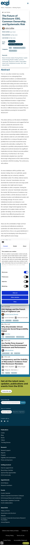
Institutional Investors (19, 48)
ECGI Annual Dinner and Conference (11, 498)
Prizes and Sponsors (7, 460)
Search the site (5, 399)
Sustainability (8, 320)
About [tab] (24, 246)
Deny (15, 301)
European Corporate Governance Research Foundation (13, 519)
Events (3, 490)
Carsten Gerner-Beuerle (11, 314)
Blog (2, 435)
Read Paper (11, 41)
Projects (3, 455)
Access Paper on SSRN (15, 44)
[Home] (5, 3)
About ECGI (4, 507)
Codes (3, 433)
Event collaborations (7, 503)
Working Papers (17, 7)
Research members (6, 485)
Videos (3, 440)
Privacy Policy (10, 535)
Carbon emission (5, 353)
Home (2, 7)
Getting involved (6, 465)
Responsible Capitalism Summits (10, 500)
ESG (10, 48)
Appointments (5, 480)
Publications (8, 7)
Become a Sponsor (18, 412)
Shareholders (13, 50)
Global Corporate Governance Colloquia (12, 495)
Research (4, 447)
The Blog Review (5, 442)
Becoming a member (7, 470)
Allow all (15, 293)
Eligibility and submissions (8, 457)
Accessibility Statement (20, 540)
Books (3, 437)
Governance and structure (8, 513)
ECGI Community (6, 475)
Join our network (6, 412)
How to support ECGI (7, 468)
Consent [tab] (5, 246)
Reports (3, 452)
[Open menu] (28, 3)
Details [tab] (15, 246)
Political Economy (20, 336)
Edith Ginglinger (9, 350)
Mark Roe (7, 334)
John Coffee (9, 28)
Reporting (8, 372)
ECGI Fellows (4, 483)
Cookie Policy (7, 540)
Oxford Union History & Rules (10, 530)
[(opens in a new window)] (1, 421)
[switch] (26, 277)
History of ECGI (5, 510)
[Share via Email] (7, 421)
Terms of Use (20, 535)
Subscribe (5, 391)
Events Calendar (5, 493)
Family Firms (17, 353)
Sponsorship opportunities (8, 472)
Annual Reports (5, 522)
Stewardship (15, 320)
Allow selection (15, 297)
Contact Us (25, 530)
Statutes (3, 515)
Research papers (6, 450)
